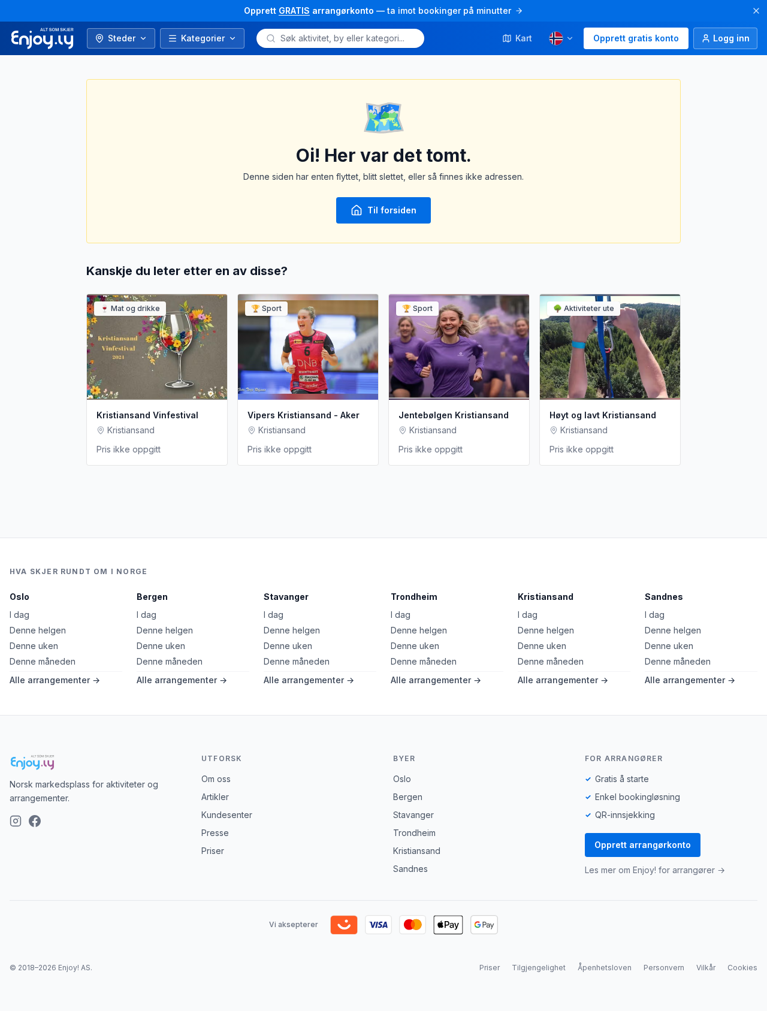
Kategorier (203, 38)
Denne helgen (38, 630)
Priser (212, 851)
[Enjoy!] (96, 762)
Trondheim (414, 596)
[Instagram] (16, 821)
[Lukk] (756, 10)
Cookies (742, 967)
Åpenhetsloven (605, 967)
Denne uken (34, 646)
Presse (215, 833)
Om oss (216, 779)
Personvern (664, 967)
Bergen (152, 596)
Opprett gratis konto (636, 38)
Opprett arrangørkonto (642, 845)
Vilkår (705, 967)
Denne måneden (43, 661)
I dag (19, 614)
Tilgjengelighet (539, 967)
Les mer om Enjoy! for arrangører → (655, 870)
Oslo (19, 596)
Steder (121, 38)
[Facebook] (35, 821)
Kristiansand (545, 596)
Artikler (215, 797)
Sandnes (664, 596)
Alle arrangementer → (55, 680)
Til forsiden (391, 210)
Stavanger (286, 596)
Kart (523, 38)
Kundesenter (226, 815)
